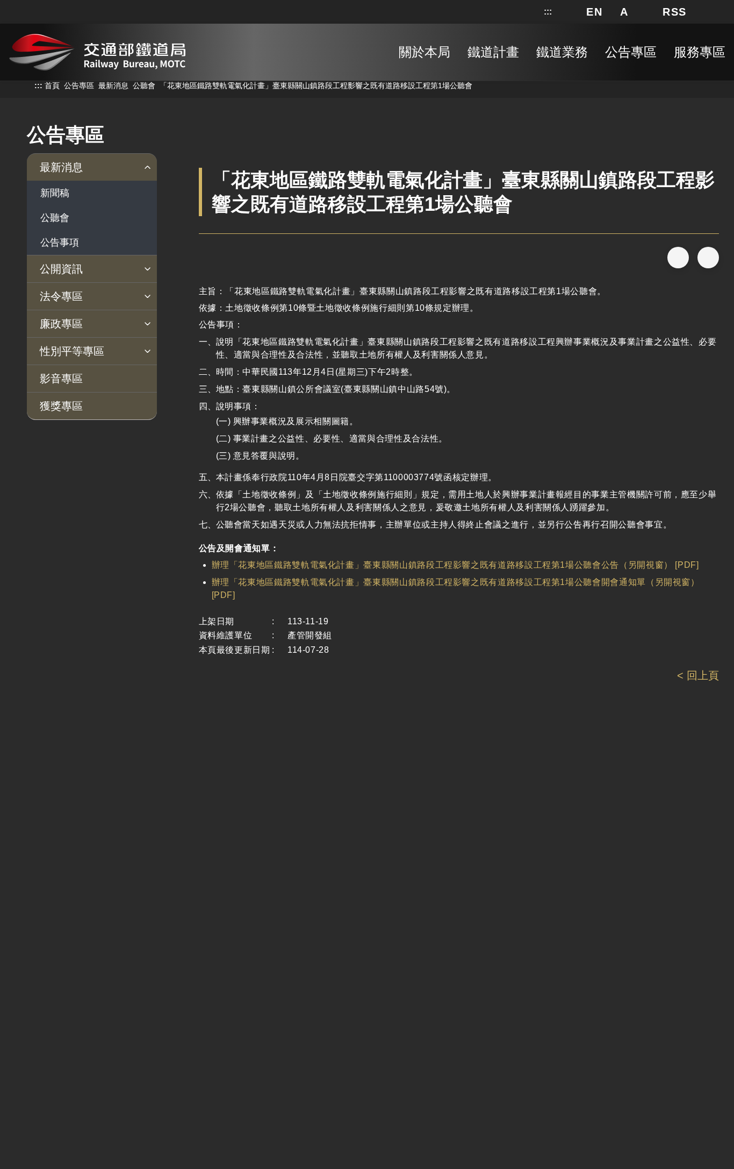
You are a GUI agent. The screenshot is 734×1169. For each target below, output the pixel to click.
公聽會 (144, 85)
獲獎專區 (61, 406)
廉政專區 (61, 324)
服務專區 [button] (699, 52)
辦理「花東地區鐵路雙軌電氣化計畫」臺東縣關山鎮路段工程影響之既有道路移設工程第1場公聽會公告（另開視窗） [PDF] (455, 564)
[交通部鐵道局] (97, 50)
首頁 (52, 85)
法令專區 (61, 296)
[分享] (678, 257)
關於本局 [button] (424, 52)
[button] (594, 11)
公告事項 (59, 242)
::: (548, 12)
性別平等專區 (72, 351)
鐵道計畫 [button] (493, 52)
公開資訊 (61, 269)
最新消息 (113, 85)
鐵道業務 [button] (562, 52)
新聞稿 (54, 193)
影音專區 (61, 378)
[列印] (708, 257)
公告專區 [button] (631, 52)
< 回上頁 (698, 675)
